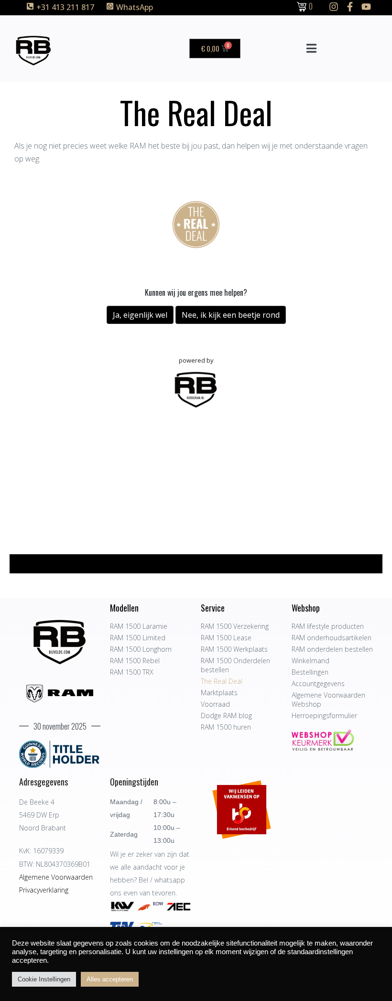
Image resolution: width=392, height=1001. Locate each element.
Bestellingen (310, 672)
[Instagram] (333, 6)
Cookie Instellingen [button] (44, 979)
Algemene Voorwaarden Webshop (328, 699)
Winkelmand (310, 660)
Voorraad (215, 704)
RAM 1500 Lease (226, 637)
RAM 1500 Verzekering (235, 626)
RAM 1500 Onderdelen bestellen (235, 665)
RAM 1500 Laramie (138, 626)
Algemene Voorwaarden (56, 877)
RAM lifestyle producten (328, 626)
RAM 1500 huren (226, 727)
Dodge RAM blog (226, 715)
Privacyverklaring (43, 889)
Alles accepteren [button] (110, 979)
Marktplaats (219, 692)
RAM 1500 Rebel (135, 660)
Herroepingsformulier (324, 715)
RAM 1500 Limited (137, 637)
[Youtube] (366, 6)
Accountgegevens (318, 683)
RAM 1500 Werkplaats (234, 649)
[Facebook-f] (350, 6)
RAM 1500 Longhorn (141, 649)
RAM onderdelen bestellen (332, 649)
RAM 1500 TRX (131, 672)
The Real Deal (221, 681)
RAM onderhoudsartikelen (331, 637)
